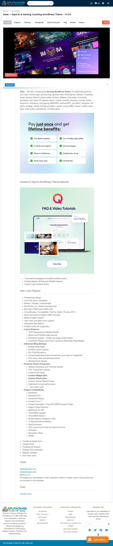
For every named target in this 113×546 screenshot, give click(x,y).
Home (5, 11)
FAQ (70, 514)
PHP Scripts (42, 517)
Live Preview (11, 75)
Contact (70, 511)
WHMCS (42, 520)
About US (70, 520)
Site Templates (42, 523)
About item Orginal (70, 529)
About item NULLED (70, 532)
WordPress (15, 11)
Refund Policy (70, 517)
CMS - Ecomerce (43, 514)
